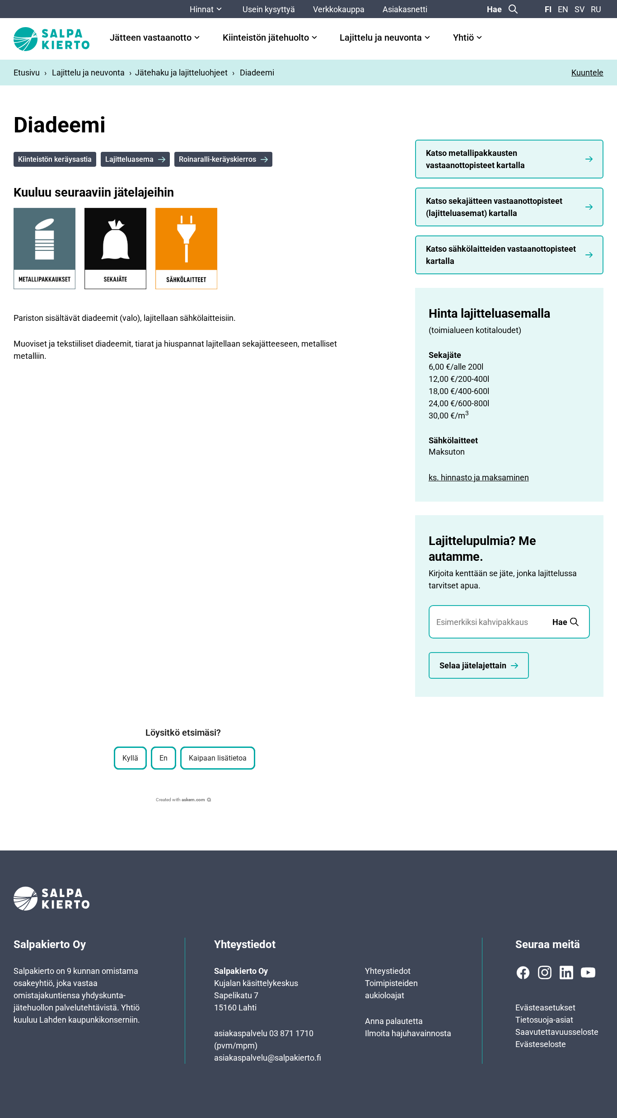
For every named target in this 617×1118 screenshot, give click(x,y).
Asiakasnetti (405, 9)
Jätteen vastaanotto (151, 38)
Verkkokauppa (339, 9)
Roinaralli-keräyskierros (217, 159)
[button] (130, 758)
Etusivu (27, 72)
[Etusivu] (51, 39)
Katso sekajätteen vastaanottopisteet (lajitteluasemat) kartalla (494, 207)
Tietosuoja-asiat (544, 1019)
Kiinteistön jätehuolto (266, 38)
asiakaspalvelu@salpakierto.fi (267, 1057)
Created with (180, 799)
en (563, 9)
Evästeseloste (540, 1044)
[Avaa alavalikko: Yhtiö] (479, 37)
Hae (494, 9)
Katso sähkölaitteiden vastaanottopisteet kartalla (501, 255)
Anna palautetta (394, 1021)
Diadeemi (257, 72)
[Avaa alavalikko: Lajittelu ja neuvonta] (427, 37)
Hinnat (202, 9)
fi (548, 9)
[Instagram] (544, 972)
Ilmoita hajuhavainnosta (408, 1033)
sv (579, 9)
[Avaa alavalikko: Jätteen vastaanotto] (197, 37)
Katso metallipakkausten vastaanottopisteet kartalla (475, 159)
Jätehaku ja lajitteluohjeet (181, 72)
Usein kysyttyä (269, 9)
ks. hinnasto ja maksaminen (479, 477)
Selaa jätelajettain (472, 665)
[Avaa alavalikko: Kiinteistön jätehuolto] (314, 37)
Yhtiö (463, 38)
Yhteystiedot (388, 971)
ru (596, 9)
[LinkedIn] (566, 972)
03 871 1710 (291, 1033)
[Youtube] (588, 972)
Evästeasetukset (545, 1007)
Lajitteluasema (129, 159)
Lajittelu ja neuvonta (381, 38)
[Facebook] (523, 972)
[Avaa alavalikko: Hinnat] (219, 9)
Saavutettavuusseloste (556, 1032)
